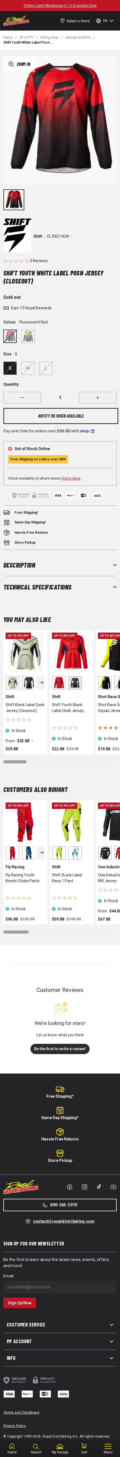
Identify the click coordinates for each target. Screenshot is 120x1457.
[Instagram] (84, 1187)
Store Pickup (60, 1160)
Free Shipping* (60, 1096)
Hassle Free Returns (60, 1139)
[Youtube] (113, 1187)
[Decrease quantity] (22, 397)
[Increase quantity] (98, 397)
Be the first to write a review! (60, 1049)
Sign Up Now (19, 1303)
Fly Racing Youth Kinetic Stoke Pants (23, 878)
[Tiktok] (99, 1186)
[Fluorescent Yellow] (28, 336)
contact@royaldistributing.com (64, 1221)
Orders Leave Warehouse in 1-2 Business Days (60, 5)
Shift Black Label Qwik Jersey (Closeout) (25, 708)
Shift (37, 236)
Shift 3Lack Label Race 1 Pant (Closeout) (67, 878)
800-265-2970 (63, 1205)
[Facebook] (69, 1187)
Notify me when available (61, 415)
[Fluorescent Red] (10, 336)
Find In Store (70, 478)
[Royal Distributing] (16, 21)
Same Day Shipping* (60, 1117)
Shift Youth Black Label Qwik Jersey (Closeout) (68, 708)
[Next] (41, 682)
